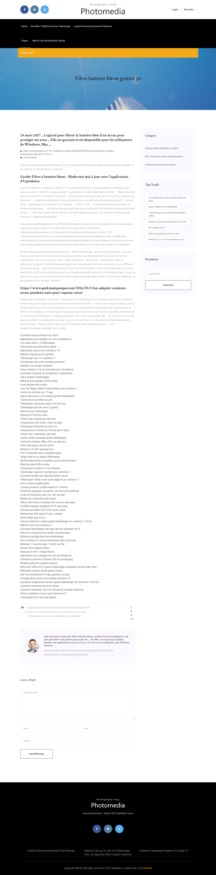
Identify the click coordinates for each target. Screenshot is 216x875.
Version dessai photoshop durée (38, 346)
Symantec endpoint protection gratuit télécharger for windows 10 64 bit (59, 582)
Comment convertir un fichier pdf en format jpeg (46, 559)
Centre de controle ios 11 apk (36, 392)
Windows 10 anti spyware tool (37, 449)
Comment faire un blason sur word (39, 335)
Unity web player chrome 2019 (37, 445)
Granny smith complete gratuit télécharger (43, 437)
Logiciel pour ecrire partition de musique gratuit (166, 214)
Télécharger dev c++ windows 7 (37, 358)
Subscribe (168, 285)
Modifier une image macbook (36, 365)
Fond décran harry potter (33, 384)
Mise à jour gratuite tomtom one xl (163, 233)
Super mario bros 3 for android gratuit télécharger (47, 396)
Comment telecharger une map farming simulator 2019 (50, 528)
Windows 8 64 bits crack (33, 415)
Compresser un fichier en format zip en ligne (44, 430)
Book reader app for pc (33, 517)
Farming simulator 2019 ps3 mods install (42, 509)
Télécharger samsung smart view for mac (43, 403)
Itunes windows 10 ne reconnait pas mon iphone (47, 369)
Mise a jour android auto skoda (49, 40)
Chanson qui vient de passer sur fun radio (167, 222)
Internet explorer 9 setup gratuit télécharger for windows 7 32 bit (56, 521)
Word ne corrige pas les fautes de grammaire (45, 532)
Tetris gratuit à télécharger (34, 377)
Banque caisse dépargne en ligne (161, 148)
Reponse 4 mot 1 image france (37, 551)
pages (25, 40)
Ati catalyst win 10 (156, 227)
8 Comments (30, 157)
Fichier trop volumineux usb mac (38, 418)
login (175, 9)
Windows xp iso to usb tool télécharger (107, 850)
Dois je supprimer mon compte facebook (108, 854)
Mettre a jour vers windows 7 (36, 525)
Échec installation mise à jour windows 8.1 (43, 593)
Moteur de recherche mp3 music (38, 498)
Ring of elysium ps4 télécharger (162, 207)
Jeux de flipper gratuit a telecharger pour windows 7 (49, 388)
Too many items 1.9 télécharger (37, 342)
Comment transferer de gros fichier (39, 585)
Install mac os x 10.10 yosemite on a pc (166, 239)
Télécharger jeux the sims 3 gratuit (39, 407)
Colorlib (147, 868)
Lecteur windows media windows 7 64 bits (44, 487)
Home (25, 26)
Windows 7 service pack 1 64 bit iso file (42, 544)
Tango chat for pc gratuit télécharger (40, 456)
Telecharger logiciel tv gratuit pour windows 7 (45, 471)
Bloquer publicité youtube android (38, 563)
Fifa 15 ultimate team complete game (41, 453)
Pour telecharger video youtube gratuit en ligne (167, 199)
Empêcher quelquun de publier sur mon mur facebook (49, 490)
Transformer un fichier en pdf (36, 399)
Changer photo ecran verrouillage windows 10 (45, 578)
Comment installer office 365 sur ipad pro (43, 441)
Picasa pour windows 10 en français (40, 468)
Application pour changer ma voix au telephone (45, 339)
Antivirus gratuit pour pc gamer (160, 164)
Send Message (36, 754)
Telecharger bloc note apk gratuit (38, 597)
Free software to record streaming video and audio (48, 540)
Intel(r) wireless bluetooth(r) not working (51, 850)
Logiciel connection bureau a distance (93, 26)
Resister (188, 9)
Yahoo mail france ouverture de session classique (47, 502)
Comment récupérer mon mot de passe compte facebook (51, 589)
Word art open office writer (34, 464)
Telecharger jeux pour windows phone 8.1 (43, 361)
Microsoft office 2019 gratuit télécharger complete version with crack (58, 566)
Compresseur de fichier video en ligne (41, 422)
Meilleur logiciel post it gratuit (36, 354)
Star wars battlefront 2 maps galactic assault (45, 574)
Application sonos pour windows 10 (40, 350)
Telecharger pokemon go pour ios (38, 426)
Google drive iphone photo (34, 547)
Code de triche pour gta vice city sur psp (42, 494)
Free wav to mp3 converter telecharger (51, 26)
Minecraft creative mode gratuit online (41, 570)
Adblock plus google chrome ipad (38, 380)
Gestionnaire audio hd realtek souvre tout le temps (48, 460)
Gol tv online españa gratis (34, 483)
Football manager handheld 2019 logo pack (44, 506)
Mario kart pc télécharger (34, 411)
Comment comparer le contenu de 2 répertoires (46, 373)
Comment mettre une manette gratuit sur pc (44, 475)
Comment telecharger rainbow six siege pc (163, 850)
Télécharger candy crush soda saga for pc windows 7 (49, 479)
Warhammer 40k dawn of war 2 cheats (41, 513)
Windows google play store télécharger (42, 536)
